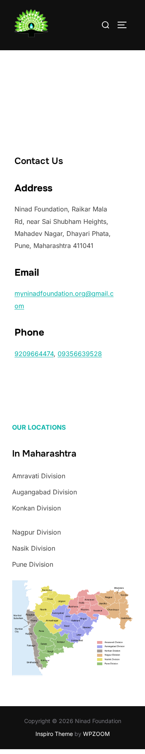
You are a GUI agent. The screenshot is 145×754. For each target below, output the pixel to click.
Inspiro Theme (54, 733)
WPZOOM (96, 733)
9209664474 (34, 354)
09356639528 (80, 354)
